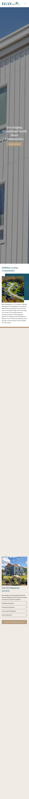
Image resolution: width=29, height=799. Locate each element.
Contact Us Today (14, 144)
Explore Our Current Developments (14, 622)
